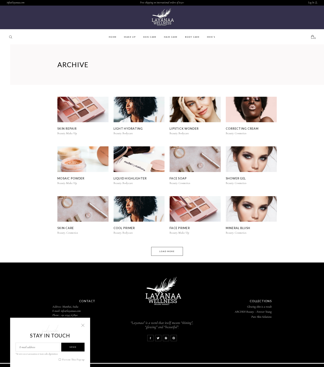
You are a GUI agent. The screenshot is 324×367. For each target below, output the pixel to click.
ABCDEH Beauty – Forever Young (253, 311)
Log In (311, 2)
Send (73, 347)
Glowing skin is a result (259, 306)
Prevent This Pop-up (73, 359)
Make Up (71, 133)
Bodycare (128, 133)
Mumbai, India (70, 306)
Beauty (61, 133)
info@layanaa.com (15, 2)
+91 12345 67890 (69, 315)
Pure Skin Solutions (261, 317)
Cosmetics (240, 133)
